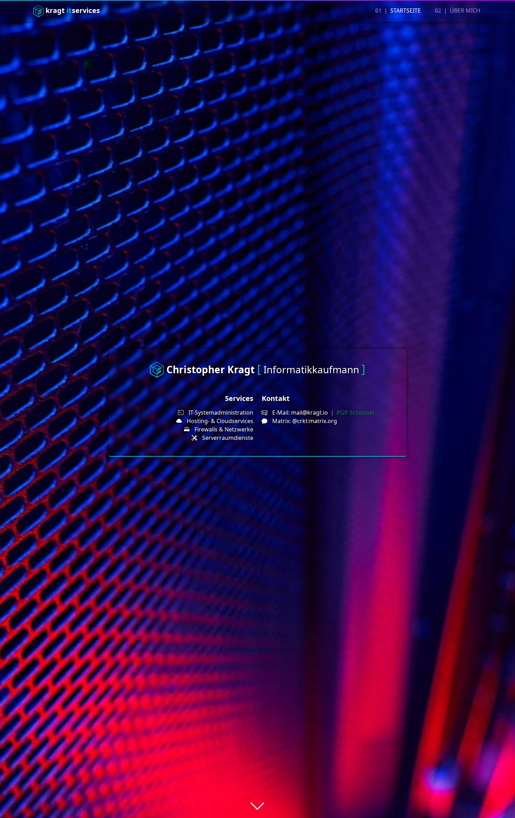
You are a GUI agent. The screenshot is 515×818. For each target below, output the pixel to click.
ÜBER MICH (457, 10)
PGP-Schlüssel (355, 412)
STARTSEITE (398, 10)
